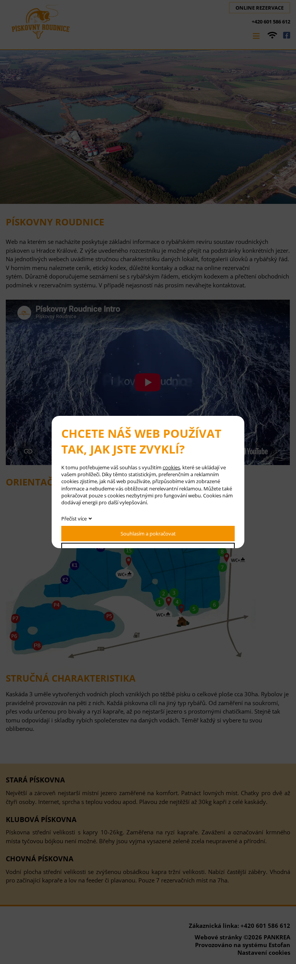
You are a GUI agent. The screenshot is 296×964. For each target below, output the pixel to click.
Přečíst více (74, 518)
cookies (171, 467)
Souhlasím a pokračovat (148, 533)
